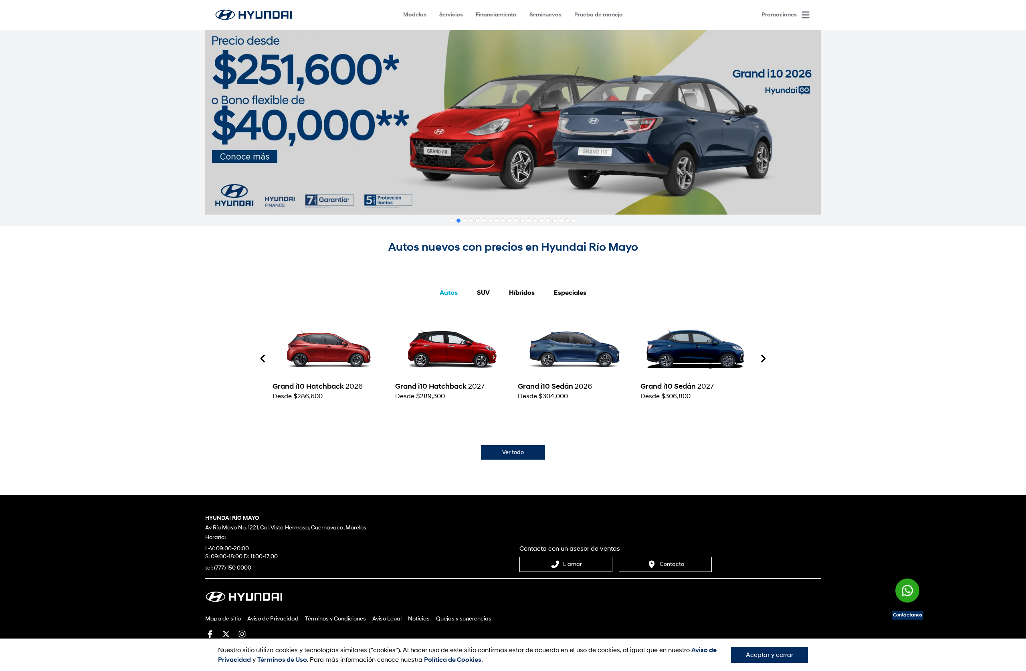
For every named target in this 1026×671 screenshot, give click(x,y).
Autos (449, 293)
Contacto (672, 564)
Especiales (570, 293)
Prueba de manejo (598, 14)
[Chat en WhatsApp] (907, 593)
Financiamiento (496, 14)
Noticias (419, 618)
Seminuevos (545, 14)
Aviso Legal (387, 618)
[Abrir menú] (805, 14)
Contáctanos (907, 615)
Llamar (572, 564)
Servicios (451, 14)
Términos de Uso (282, 660)
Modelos (414, 14)
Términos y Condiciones (335, 618)
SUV (483, 293)
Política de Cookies (452, 660)
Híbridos (522, 293)
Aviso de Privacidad (273, 618)
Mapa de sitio (223, 618)
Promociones (779, 14)
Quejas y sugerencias (463, 618)
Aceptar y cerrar (769, 655)
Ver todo (513, 452)
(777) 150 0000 (232, 567)
